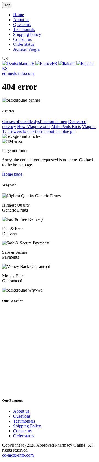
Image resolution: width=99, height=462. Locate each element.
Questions (22, 24)
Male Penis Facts (66, 126)
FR (54, 63)
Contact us (22, 39)
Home (18, 14)
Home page (12, 174)
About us (21, 19)
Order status (23, 44)
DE (31, 63)
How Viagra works (33, 126)
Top (7, 5)
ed (18, 73)
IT (73, 63)
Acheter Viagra (26, 49)
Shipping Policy (27, 34)
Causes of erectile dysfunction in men (34, 121)
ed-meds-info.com (18, 455)
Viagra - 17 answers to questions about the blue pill (49, 129)
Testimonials (24, 29)
